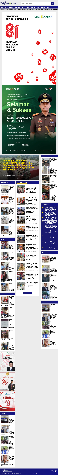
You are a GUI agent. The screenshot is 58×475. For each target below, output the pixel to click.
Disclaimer (48, 473)
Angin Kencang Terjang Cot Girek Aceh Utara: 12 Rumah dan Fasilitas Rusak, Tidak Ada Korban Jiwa (53, 170)
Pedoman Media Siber (40, 473)
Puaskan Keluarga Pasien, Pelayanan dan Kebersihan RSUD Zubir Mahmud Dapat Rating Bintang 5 (50, 209)
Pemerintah (17, 7)
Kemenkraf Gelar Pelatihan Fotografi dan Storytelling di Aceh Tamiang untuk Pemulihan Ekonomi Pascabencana (49, 259)
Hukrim (27, 7)
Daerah (11, 7)
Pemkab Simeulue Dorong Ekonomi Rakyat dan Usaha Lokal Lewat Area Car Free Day (53, 295)
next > (27, 293)
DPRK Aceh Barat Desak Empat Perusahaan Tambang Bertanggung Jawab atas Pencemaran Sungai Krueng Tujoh (51, 236)
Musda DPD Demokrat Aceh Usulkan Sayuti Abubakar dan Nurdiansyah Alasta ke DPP (51, 226)
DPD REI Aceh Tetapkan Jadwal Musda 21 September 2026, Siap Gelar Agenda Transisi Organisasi (53, 286)
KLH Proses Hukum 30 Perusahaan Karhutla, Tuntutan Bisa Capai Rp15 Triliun (53, 334)
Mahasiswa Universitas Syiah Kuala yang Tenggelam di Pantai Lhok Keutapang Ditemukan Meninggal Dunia (53, 196)
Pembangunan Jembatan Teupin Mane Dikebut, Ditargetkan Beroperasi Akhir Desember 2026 (51, 231)
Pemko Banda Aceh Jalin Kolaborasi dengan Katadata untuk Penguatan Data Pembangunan (17, 166)
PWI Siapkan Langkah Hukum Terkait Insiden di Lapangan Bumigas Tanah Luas (53, 161)
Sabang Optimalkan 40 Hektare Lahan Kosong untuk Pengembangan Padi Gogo (53, 277)
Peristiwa (33, 7)
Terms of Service (54, 473)
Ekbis (38, 7)
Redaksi (27, 473)
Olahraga (42, 7)
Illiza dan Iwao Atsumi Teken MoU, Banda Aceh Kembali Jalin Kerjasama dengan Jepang (53, 268)
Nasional (49, 7)
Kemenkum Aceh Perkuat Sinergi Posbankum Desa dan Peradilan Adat (53, 307)
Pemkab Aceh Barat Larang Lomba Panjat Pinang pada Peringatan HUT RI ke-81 (50, 247)
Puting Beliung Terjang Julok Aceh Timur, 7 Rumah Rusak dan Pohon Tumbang (53, 178)
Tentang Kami (32, 473)
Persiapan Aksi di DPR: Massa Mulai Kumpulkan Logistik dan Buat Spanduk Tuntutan (53, 324)
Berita (6, 7)
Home (2, 7)
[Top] (55, 473)
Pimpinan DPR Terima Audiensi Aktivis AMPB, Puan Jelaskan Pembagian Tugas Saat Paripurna (53, 316)
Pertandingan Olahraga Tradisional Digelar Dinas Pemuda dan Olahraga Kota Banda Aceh (50, 214)
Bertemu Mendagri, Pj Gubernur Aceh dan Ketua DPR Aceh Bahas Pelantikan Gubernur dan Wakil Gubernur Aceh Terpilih (51, 242)
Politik (22, 7)
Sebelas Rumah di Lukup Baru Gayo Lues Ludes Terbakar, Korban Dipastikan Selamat (53, 187)
